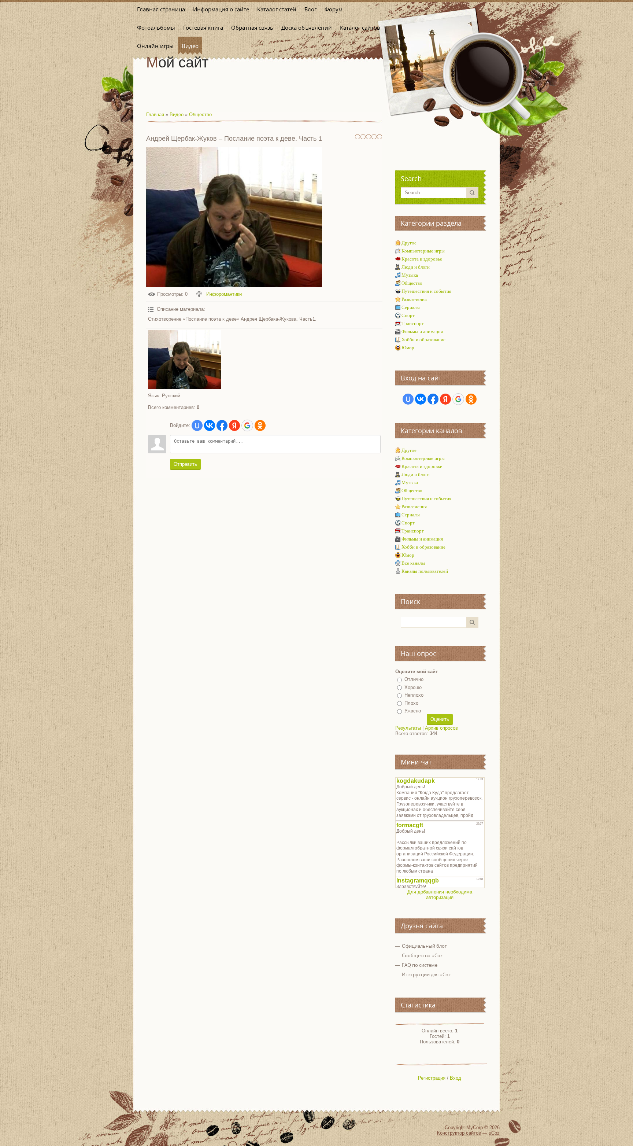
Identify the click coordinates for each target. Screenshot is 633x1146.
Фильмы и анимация (422, 331)
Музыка (409, 275)
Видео (177, 114)
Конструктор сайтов (459, 1133)
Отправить (185, 464)
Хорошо (413, 687)
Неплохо (413, 695)
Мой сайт (177, 62)
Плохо (411, 703)
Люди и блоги (415, 267)
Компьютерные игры (423, 251)
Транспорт (412, 323)
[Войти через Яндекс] (234, 425)
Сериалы (410, 307)
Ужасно (412, 711)
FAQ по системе (419, 965)
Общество (200, 114)
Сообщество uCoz (422, 955)
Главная (155, 114)
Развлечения (414, 299)
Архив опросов (441, 728)
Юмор (407, 347)
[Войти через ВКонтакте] (209, 425)
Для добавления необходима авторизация (439, 894)
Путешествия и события (426, 291)
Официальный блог (424, 946)
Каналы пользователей (424, 571)
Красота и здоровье (421, 259)
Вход (455, 1078)
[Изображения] (184, 359)
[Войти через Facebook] (221, 425)
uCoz (494, 1133)
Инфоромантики (224, 294)
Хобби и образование (423, 339)
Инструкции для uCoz (426, 974)
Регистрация (431, 1078)
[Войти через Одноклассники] (260, 425)
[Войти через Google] (247, 425)
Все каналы (413, 563)
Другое (409, 243)
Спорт (408, 315)
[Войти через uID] (197, 425)
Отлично (413, 679)
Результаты (408, 728)
